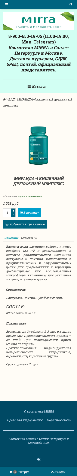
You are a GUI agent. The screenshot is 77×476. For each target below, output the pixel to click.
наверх (59, 472)
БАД (11, 99)
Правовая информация (24, 420)
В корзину (31, 212)
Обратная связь (58, 420)
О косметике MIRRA (38, 411)
